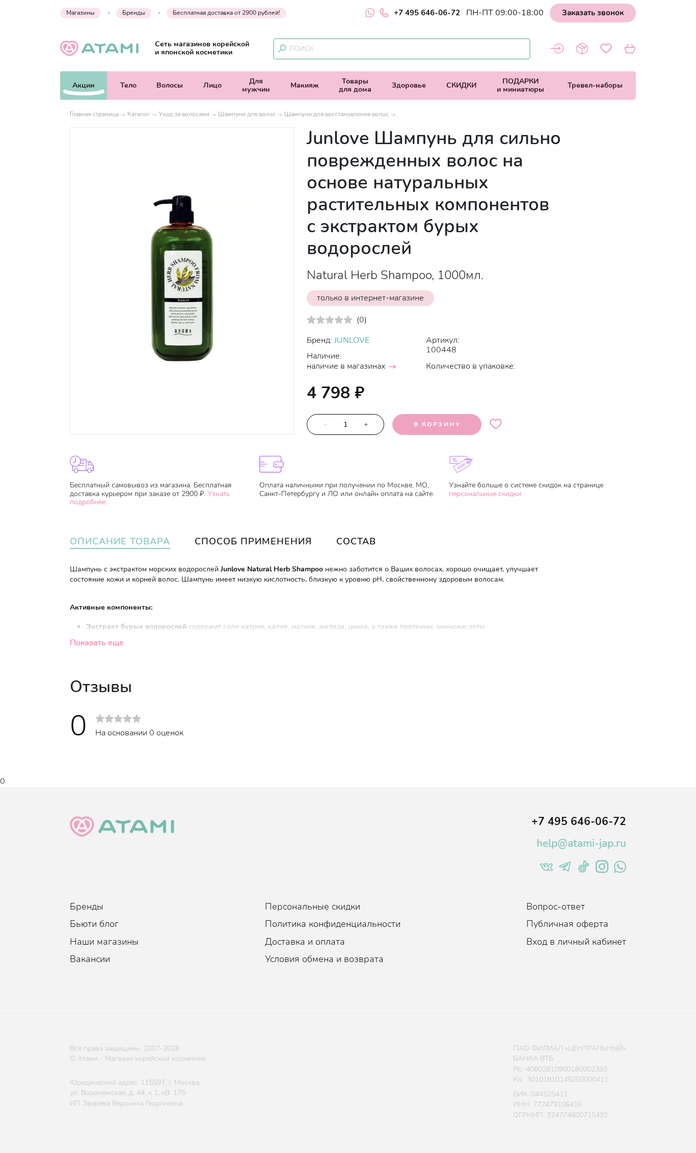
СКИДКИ (461, 85)
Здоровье (409, 85)
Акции (83, 85)
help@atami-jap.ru (581, 843)
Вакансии (90, 959)
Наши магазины (104, 942)
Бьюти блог (94, 924)
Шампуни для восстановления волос (336, 114)
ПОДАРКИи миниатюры (520, 85)
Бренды (133, 13)
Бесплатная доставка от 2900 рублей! (226, 13)
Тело (128, 85)
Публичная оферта (567, 924)
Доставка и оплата (305, 942)
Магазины (80, 13)
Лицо (212, 85)
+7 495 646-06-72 (427, 12)
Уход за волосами (183, 114)
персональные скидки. (486, 494)
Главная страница (94, 114)
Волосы (169, 85)
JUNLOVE (351, 340)
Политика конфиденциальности (332, 924)
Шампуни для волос (247, 114)
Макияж (304, 85)
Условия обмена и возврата (324, 959)
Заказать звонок (593, 13)
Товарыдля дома (355, 85)
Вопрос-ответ (555, 906)
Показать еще (97, 642)
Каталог (138, 114)
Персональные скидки (312, 906)
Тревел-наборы (595, 85)
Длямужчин (256, 85)
